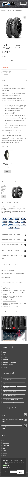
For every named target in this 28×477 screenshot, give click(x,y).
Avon (4, 440)
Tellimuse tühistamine (8, 364)
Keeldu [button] (6, 471)
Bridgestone (6, 443)
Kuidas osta (5, 359)
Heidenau (5, 453)
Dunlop (4, 450)
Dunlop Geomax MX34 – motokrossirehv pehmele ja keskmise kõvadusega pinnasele (13, 300)
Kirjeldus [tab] (3, 80)
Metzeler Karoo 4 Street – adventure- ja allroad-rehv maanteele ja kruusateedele (13, 297)
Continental (6, 445)
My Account (5, 357)
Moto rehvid (12, 10)
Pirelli (6, 74)
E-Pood (8, 10)
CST (4, 448)
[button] (25, 17)
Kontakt (5, 367)
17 (4, 74)
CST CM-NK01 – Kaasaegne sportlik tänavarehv (12, 306)
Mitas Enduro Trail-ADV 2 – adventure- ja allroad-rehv (14, 290)
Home (4, 352)
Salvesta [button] (13, 471)
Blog (4, 354)
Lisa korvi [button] (7, 171)
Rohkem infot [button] (6, 463)
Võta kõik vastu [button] (21, 471)
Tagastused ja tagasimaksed (9, 362)
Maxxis (4, 455)
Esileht (4, 10)
